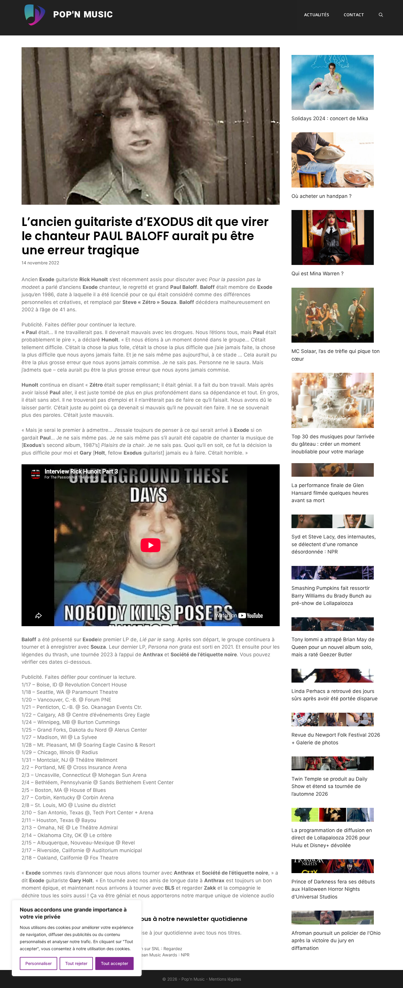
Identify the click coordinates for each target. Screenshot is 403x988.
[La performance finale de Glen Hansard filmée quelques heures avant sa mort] (332, 473)
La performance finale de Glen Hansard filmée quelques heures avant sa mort (329, 492)
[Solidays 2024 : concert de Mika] (332, 106)
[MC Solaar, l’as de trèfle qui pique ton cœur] (332, 339)
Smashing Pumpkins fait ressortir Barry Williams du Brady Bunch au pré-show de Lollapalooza (331, 595)
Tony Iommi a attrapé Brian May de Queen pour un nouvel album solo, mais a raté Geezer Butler (332, 647)
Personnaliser (38, 963)
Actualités (316, 14)
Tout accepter (114, 963)
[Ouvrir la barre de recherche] (380, 15)
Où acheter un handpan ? (321, 196)
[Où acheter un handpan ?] (332, 183)
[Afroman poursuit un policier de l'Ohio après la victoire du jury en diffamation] (332, 920)
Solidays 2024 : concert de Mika (329, 118)
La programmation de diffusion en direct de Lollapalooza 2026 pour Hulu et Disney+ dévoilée (331, 837)
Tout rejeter (76, 963)
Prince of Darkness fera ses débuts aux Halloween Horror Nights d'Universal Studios (333, 889)
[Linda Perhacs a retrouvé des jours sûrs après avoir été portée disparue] (332, 678)
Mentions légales (225, 979)
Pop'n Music (83, 14)
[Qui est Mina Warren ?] (332, 261)
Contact (354, 14)
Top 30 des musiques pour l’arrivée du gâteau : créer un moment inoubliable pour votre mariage (332, 444)
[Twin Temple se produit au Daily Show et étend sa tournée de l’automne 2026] (332, 766)
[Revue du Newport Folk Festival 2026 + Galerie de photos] (332, 722)
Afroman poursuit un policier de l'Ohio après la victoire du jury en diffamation (336, 940)
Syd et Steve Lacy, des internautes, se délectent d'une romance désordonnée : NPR (333, 544)
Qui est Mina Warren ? (317, 273)
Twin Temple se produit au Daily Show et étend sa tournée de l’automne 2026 (329, 786)
